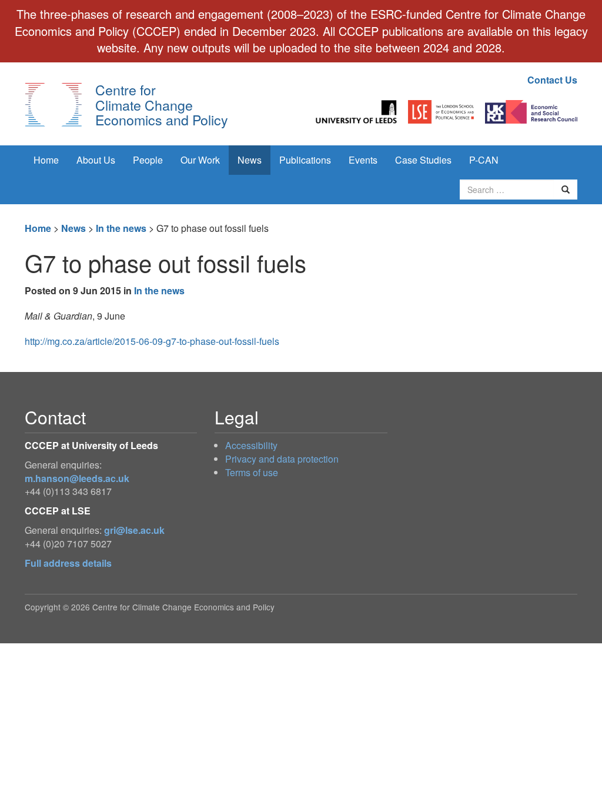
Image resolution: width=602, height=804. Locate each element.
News (250, 160)
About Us (95, 160)
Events (363, 160)
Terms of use (251, 472)
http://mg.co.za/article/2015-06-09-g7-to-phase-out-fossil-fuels (152, 341)
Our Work (200, 160)
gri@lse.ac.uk (134, 530)
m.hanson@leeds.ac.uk (77, 478)
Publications (305, 160)
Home (46, 160)
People (148, 160)
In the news (121, 228)
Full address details (68, 563)
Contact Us (552, 80)
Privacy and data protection (282, 459)
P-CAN (484, 160)
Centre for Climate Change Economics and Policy (161, 104)
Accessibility (251, 445)
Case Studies (423, 160)
